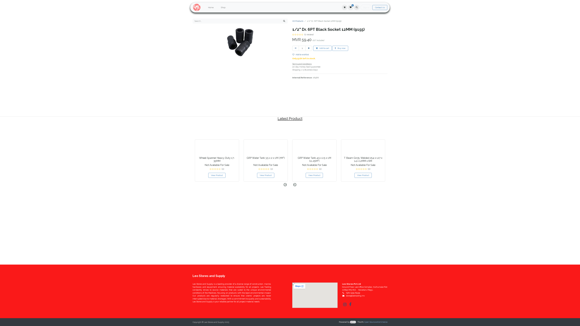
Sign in (366, 7)
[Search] (284, 21)
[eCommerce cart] (344, 7)
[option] (290, 153)
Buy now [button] (341, 48)
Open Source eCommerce (375, 322)
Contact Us (380, 7)
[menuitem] (211, 7)
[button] (356, 7)
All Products (297, 21)
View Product (217, 175)
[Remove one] (295, 48)
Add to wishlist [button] (302, 54)
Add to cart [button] (324, 48)
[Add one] (308, 48)
